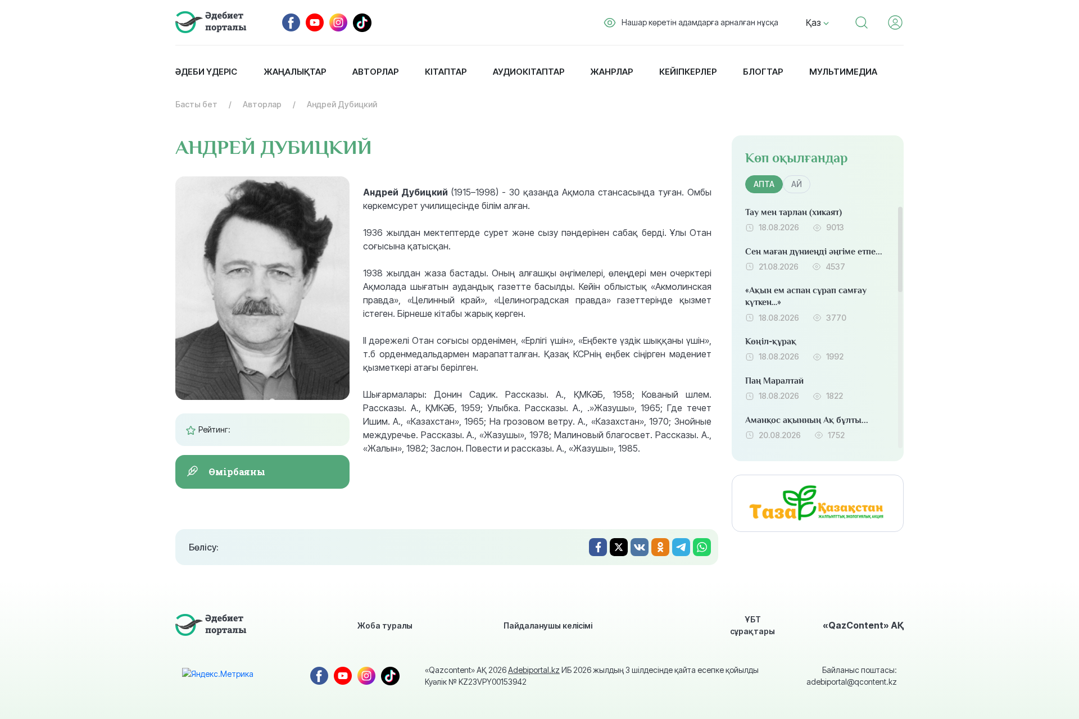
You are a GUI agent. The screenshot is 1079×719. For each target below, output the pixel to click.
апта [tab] (764, 184)
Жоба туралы (384, 625)
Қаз (814, 22)
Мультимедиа (843, 71)
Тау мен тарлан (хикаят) (793, 212)
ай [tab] (796, 184)
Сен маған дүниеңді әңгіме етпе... (813, 252)
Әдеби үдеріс (206, 71)
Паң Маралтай (774, 381)
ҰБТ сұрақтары (752, 625)
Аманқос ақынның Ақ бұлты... (806, 420)
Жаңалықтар (295, 71)
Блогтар (763, 71)
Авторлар (375, 71)
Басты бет (196, 104)
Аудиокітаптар (528, 71)
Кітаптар (445, 71)
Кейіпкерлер (688, 71)
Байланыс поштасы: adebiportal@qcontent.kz (851, 675)
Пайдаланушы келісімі (548, 625)
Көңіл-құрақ (770, 341)
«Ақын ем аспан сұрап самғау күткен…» (806, 296)
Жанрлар (611, 71)
